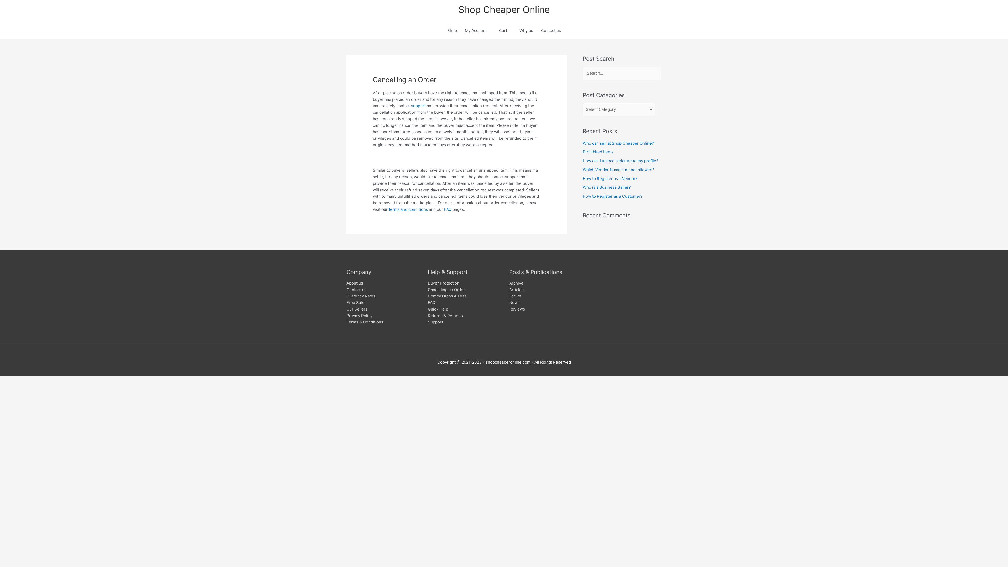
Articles (516, 289)
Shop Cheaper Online (504, 9)
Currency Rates (360, 295)
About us (354, 283)
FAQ (448, 209)
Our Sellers (357, 309)
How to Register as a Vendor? (610, 178)
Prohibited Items (598, 151)
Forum (515, 295)
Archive (516, 283)
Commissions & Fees (447, 295)
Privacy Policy (359, 315)
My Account (476, 30)
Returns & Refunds (445, 315)
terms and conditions (408, 209)
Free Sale (355, 302)
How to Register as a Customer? (613, 196)
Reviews (517, 309)
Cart (503, 30)
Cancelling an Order (446, 289)
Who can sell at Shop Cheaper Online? (618, 143)
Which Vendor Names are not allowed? (618, 169)
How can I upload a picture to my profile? (620, 160)
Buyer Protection (443, 283)
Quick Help (438, 309)
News (514, 302)
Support (435, 321)
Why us (526, 30)
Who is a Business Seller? (607, 187)
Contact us (551, 30)
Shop (452, 30)
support (418, 105)
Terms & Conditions (364, 321)
